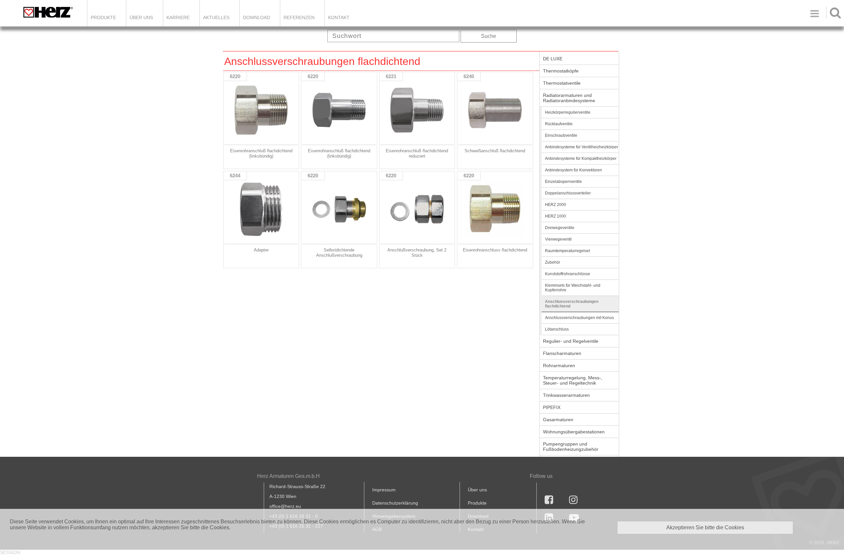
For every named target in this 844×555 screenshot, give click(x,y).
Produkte (103, 17)
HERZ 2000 (555, 204)
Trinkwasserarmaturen (566, 395)
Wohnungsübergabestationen (574, 431)
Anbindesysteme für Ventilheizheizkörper (581, 147)
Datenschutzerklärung (395, 503)
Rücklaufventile (559, 124)
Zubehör (552, 262)
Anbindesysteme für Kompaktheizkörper (581, 158)
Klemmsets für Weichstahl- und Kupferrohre (572, 287)
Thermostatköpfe (561, 70)
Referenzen (299, 17)
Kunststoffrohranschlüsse (567, 274)
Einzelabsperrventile (563, 181)
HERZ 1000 (555, 216)
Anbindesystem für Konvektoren (573, 170)
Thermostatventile (562, 83)
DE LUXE (552, 58)
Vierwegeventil (558, 239)
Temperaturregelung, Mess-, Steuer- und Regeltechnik (572, 380)
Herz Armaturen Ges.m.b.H (288, 476)
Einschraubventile (561, 135)
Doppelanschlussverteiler (568, 193)
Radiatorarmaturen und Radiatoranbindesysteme (569, 98)
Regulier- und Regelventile (570, 341)
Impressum (384, 489)
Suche (488, 36)
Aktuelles (216, 17)
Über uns (477, 489)
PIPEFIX (551, 407)
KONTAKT (338, 17)
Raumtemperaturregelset (567, 250)
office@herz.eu (285, 506)
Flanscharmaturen (562, 353)
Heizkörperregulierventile (567, 112)
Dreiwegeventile (559, 227)
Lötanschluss (557, 329)
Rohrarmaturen (559, 365)
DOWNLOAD (256, 17)
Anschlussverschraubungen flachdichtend (571, 303)
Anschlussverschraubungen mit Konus (579, 317)
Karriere (178, 17)
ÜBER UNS (141, 17)
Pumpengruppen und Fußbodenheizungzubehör (570, 446)
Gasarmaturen (558, 419)
